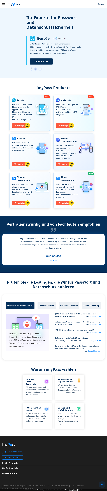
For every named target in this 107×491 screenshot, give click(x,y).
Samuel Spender (94, 351)
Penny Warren (95, 340)
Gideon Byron (95, 316)
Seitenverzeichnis (77, 486)
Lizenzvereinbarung (60, 486)
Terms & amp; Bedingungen (38, 486)
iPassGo (43, 39)
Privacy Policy (73, 490)
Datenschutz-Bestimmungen (13, 486)
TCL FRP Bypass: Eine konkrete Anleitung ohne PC (74, 330)
